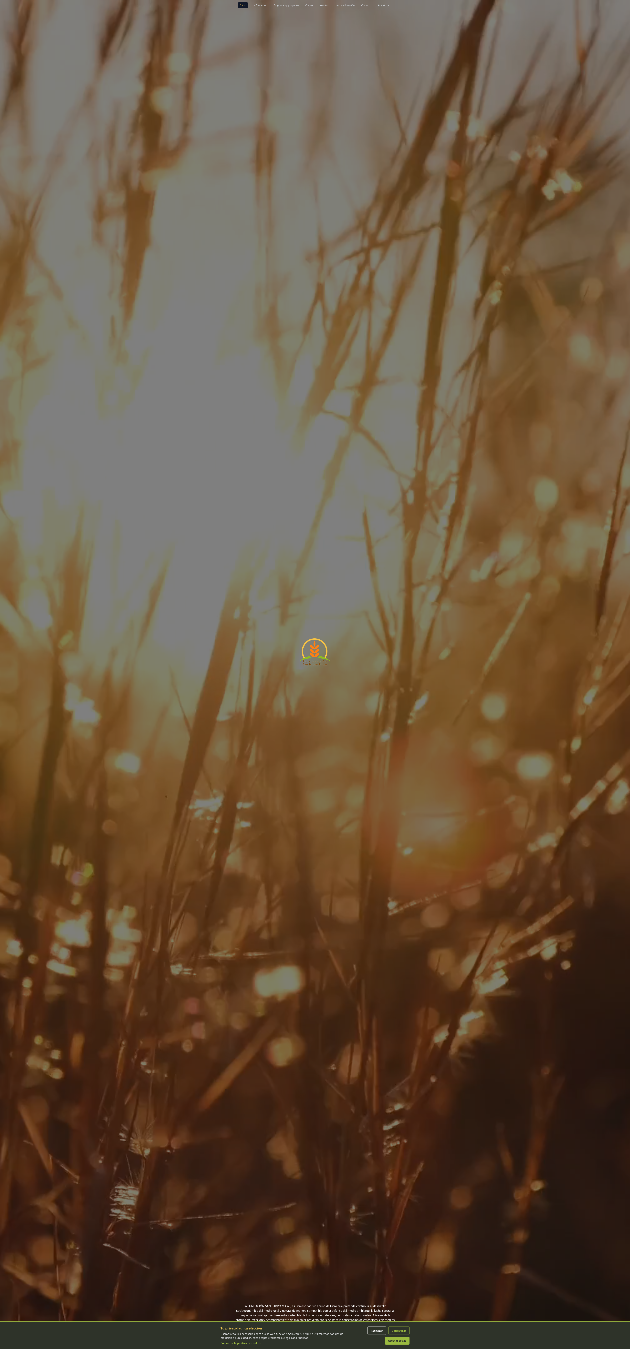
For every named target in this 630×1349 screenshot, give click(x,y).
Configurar (399, 1330)
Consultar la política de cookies (240, 1343)
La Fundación (259, 5)
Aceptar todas (397, 1340)
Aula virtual (384, 5)
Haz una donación (345, 5)
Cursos (309, 5)
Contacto (366, 5)
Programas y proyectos (286, 5)
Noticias (323, 5)
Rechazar (377, 1330)
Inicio (243, 5)
